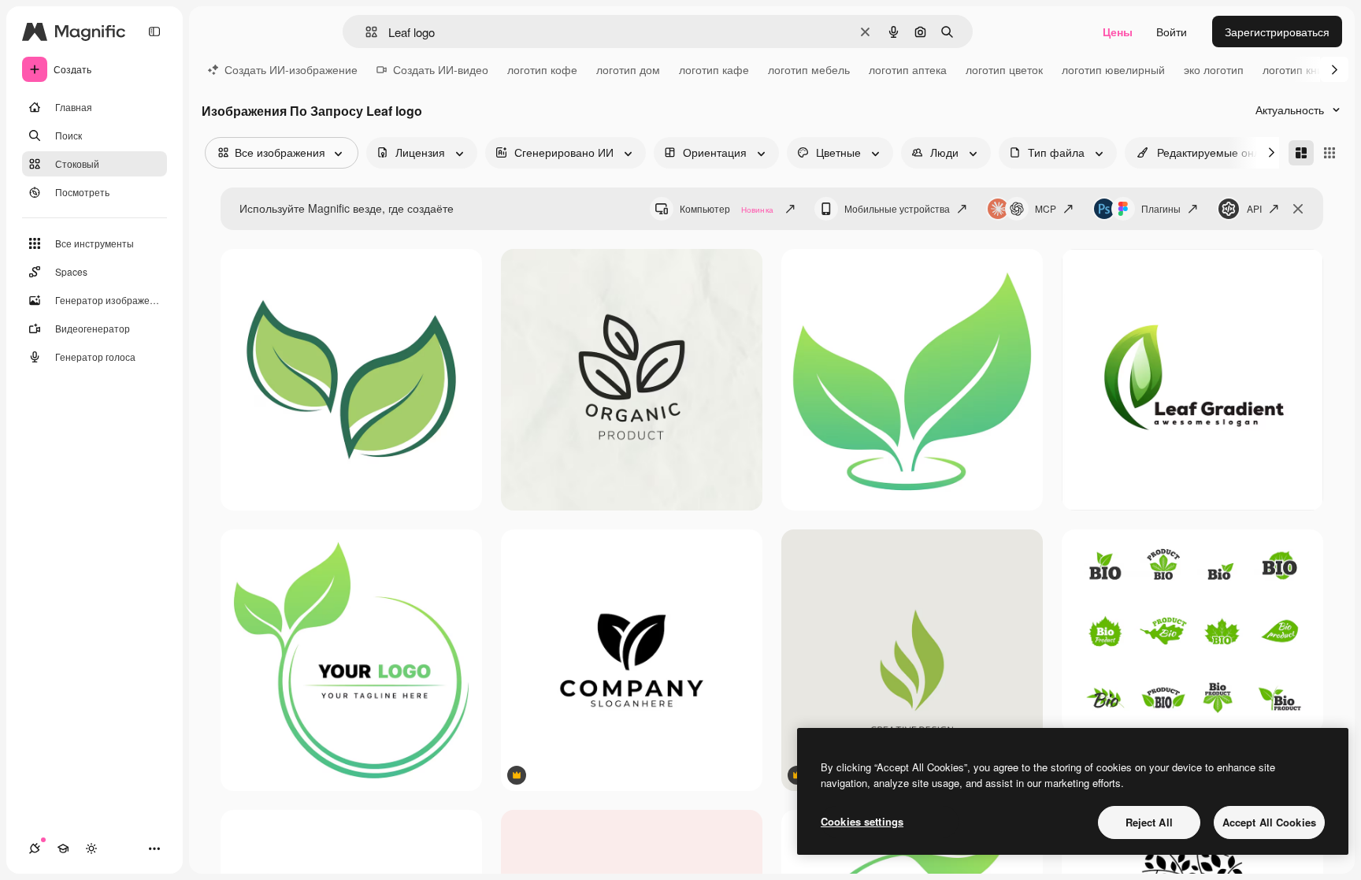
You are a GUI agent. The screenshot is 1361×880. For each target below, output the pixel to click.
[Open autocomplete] (365, 32)
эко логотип (1214, 69)
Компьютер (726, 208)
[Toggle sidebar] (154, 31)
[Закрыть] (1298, 208)
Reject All (1149, 822)
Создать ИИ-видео (440, 69)
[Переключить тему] (91, 848)
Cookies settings (862, 821)
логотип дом (628, 69)
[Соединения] (34, 848)
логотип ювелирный (1113, 69)
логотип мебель (809, 69)
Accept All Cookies (1269, 822)
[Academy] (63, 848)
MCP (1045, 208)
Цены (1118, 31)
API (1254, 208)
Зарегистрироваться (1277, 31)
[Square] (1329, 152)
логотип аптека (908, 69)
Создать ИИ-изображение (291, 69)
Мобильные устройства (897, 208)
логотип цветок (1004, 69)
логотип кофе (542, 69)
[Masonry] (1301, 152)
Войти (1171, 31)
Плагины (1161, 208)
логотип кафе (714, 69)
